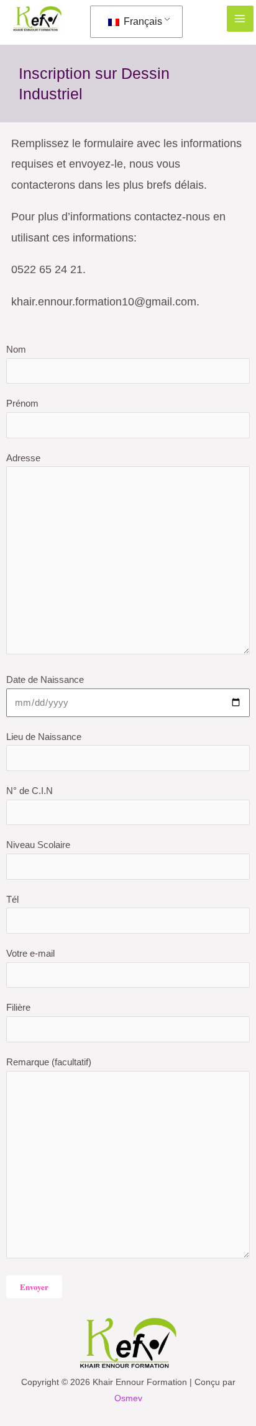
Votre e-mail (30, 953)
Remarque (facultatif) (48, 1062)
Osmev (128, 1398)
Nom (16, 349)
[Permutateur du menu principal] (240, 19)
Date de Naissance (45, 679)
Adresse (23, 458)
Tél (12, 899)
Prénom (22, 403)
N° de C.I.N (29, 790)
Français (141, 21)
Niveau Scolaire (38, 844)
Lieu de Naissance (43, 736)
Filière (18, 1007)
